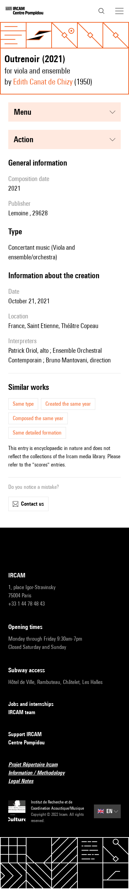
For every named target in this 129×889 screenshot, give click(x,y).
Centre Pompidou (26, 742)
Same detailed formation (37, 432)
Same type (23, 404)
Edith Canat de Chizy (43, 81)
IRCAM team (21, 712)
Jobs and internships (31, 704)
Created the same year (68, 404)
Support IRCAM (25, 734)
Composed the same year (38, 418)
